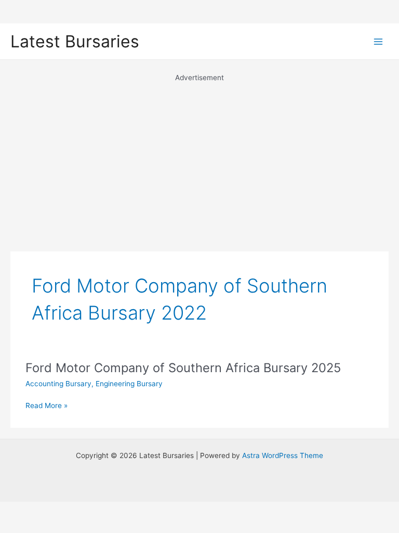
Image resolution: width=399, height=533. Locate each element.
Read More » (46, 406)
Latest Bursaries (74, 41)
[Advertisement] (199, 156)
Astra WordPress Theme (282, 455)
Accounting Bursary (58, 383)
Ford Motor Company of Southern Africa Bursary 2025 (183, 367)
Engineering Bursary (129, 383)
